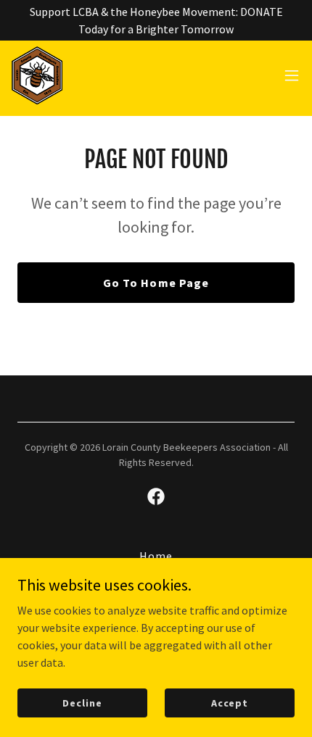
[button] (291, 75)
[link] (37, 75)
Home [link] (156, 556)
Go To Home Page (155, 282)
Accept (229, 702)
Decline (82, 702)
